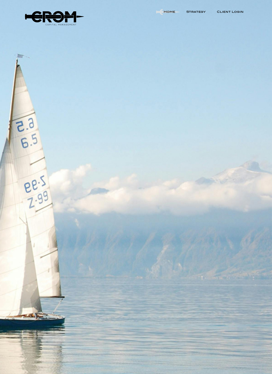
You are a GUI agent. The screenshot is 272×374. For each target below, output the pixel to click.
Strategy (196, 12)
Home (169, 12)
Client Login (230, 12)
